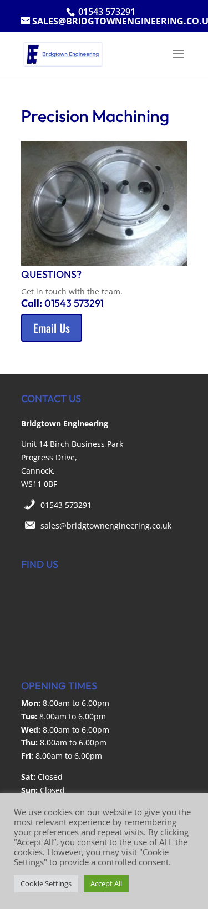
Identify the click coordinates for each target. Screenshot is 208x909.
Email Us (51, 327)
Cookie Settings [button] (46, 883)
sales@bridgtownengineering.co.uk (105, 525)
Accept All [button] (106, 883)
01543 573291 (66, 505)
